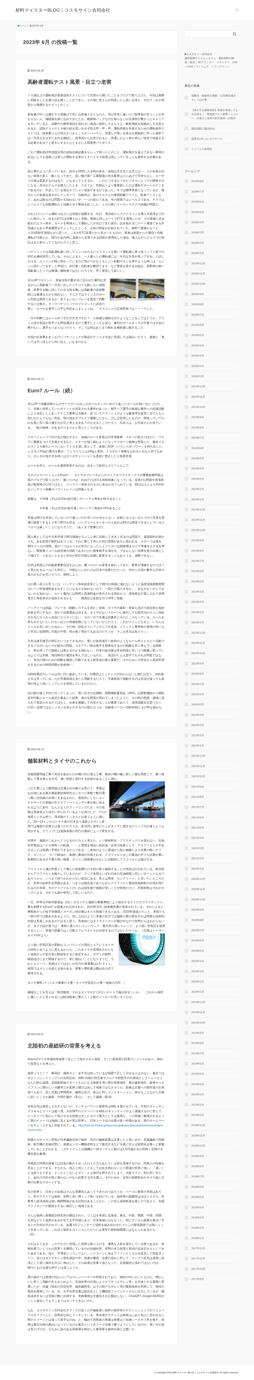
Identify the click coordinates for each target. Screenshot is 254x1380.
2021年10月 (198, 776)
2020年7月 (197, 930)
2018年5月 (197, 1197)
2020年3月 (197, 971)
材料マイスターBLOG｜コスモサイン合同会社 (62, 10)
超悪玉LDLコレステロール (206, 138)
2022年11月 (198, 642)
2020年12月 (198, 878)
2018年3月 (197, 1217)
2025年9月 (197, 294)
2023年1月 (197, 622)
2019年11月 (198, 1012)
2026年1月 (197, 253)
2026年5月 (197, 212)
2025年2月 (197, 366)
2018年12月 (198, 1125)
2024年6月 (197, 448)
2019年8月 (197, 1043)
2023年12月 (198, 509)
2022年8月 (197, 673)
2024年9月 (197, 417)
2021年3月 (197, 848)
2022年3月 (197, 725)
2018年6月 (197, 1186)
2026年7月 (197, 191)
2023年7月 (197, 560)
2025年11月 (198, 273)
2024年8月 (197, 427)
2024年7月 (197, 437)
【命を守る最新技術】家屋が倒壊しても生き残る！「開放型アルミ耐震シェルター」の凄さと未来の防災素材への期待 (214, 114)
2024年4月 (197, 468)
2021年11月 (198, 766)
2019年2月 (197, 1104)
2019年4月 (197, 1084)
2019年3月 (197, 1094)
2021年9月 (197, 786)
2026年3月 (197, 232)
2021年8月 (197, 796)
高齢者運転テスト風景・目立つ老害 (70, 82)
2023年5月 (197, 581)
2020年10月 (198, 899)
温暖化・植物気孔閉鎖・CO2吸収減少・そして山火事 (214, 97)
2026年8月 (197, 181)
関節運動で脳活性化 (203, 128)
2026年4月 (197, 222)
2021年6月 (197, 817)
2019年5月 (197, 1073)
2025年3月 (197, 355)
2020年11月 (198, 889)
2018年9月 (197, 1156)
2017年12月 (198, 1248)
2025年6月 (197, 324)
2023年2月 (197, 612)
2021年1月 (197, 868)
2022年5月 (197, 704)
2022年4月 (197, 714)
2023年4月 (197, 591)
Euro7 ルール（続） (51, 390)
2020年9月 (197, 909)
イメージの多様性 (201, 148)
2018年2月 (197, 1227)
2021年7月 (197, 807)
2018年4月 (197, 1207)
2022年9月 (197, 663)
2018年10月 (198, 1145)
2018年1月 (197, 1238)
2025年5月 (197, 335)
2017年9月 (197, 1279)
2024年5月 (197, 458)
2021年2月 (197, 858)
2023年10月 (198, 530)
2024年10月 (198, 406)
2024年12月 (198, 386)
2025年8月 (197, 304)
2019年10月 (198, 1022)
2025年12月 (198, 263)
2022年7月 (197, 684)
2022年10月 (198, 653)
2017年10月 (198, 1268)
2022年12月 (198, 632)
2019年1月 (197, 1114)
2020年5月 (197, 950)
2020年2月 (197, 981)
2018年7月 (197, 1176)
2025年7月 (197, 314)
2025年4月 (197, 345)
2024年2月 (197, 489)
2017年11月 (198, 1258)
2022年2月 (197, 735)
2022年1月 (197, 745)
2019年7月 (197, 1053)
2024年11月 (198, 396)
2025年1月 (197, 376)
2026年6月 (197, 201)
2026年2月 (197, 242)
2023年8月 (197, 550)
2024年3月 (197, 478)
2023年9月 (197, 540)
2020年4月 (197, 961)
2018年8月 (197, 1166)
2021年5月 (197, 827)
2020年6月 (197, 940)
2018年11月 (198, 1135)
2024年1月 (197, 499)
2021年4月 (197, 837)
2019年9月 (197, 1032)
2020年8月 (197, 920)
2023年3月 (197, 601)
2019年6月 (197, 1063)
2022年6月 (197, 694)
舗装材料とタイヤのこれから (62, 761)
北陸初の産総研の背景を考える (64, 1046)
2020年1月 (197, 991)
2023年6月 (197, 571)
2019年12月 (198, 1002)
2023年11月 (198, 519)
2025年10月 (198, 283)
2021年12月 (198, 755)
